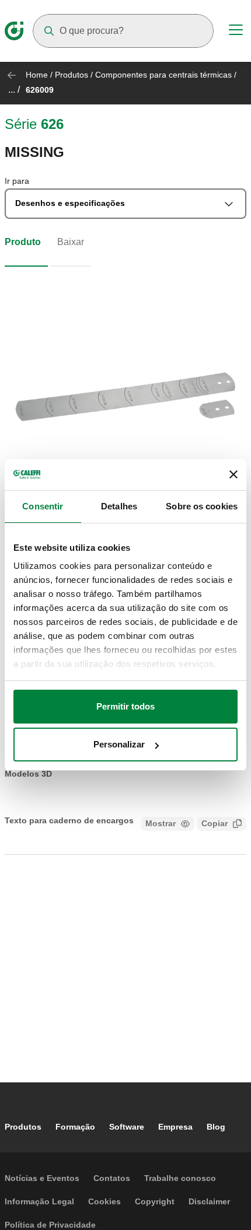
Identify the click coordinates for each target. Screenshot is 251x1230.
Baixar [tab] (70, 242)
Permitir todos (125, 706)
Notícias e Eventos (42, 1178)
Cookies (104, 1201)
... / (14, 90)
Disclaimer (209, 1201)
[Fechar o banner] (233, 474)
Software (126, 1126)
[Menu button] (235, 31)
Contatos (111, 1178)
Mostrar (160, 823)
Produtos (71, 74)
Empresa (175, 1126)
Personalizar (119, 744)
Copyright (155, 1201)
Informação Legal (39, 1201)
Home (37, 74)
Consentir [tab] (42, 506)
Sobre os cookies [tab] (202, 506)
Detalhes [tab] (119, 506)
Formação (75, 1126)
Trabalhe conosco (180, 1178)
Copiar (214, 823)
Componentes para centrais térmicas (163, 74)
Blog (216, 1126)
